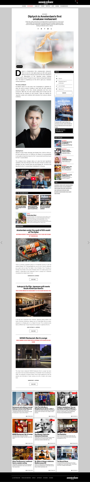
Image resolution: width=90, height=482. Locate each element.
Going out (37, 6)
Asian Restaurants (62, 191)
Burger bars (56, 186)
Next (50, 202)
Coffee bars (64, 190)
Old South (64, 186)
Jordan (61, 185)
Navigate (64, 93)
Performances (56, 185)
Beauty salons (68, 191)
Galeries (58, 193)
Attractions (68, 188)
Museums (58, 188)
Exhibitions (69, 186)
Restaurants (30, 6)
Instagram (45, 477)
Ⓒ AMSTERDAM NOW (16, 477)
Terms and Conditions (26, 477)
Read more (33, 279)
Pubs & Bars (63, 188)
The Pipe (64, 185)
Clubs (55, 190)
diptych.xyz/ (61, 89)
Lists (53, 6)
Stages (55, 193)
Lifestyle (48, 6)
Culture (24, 6)
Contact (34, 477)
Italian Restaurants (69, 185)
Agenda (57, 6)
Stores (42, 6)
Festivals (61, 186)
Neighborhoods (64, 6)
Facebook (51, 477)
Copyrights (39, 477)
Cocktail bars (59, 190)
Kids (71, 188)
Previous (17, 202)
